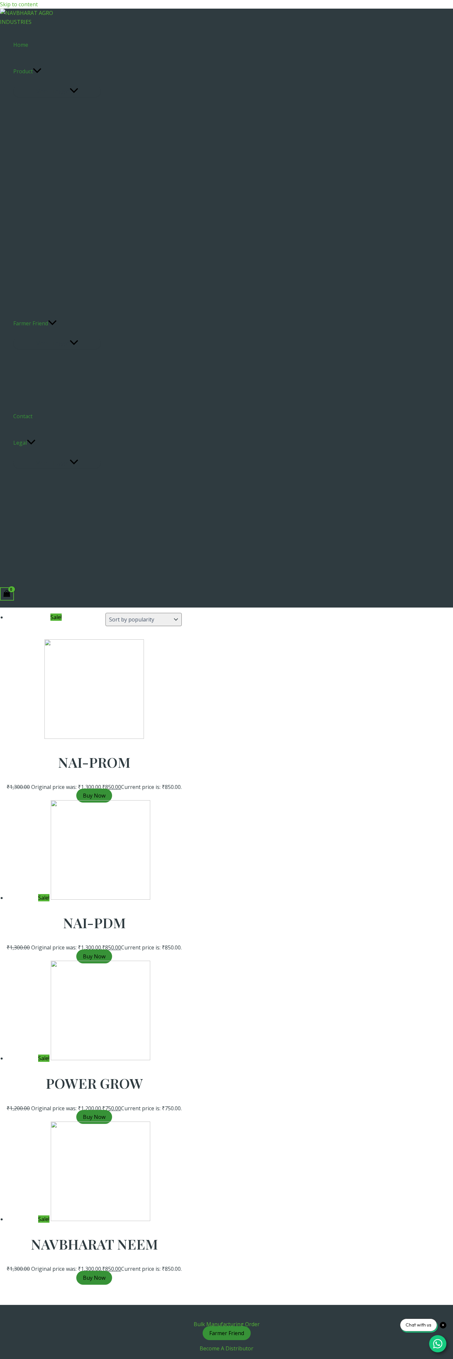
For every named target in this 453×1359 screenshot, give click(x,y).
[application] (37, 71)
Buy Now (94, 795)
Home (20, 44)
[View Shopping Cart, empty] (7, 594)
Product (23, 71)
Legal (20, 442)
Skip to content (19, 4)
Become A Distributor (226, 1348)
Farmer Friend (30, 323)
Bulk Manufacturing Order (227, 1324)
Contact (22, 416)
